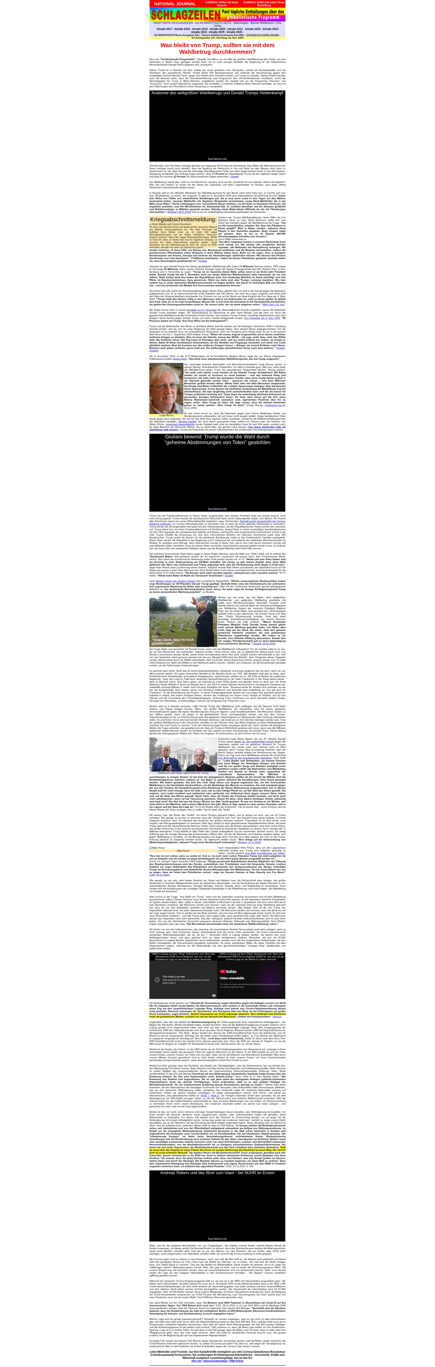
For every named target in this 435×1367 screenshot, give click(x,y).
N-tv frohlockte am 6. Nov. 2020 (262, 318)
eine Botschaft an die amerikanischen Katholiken (245, 758)
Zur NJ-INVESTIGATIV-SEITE (213, 22)
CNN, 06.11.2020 (159, 875)
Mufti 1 (205, 1095)
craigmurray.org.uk (275, 405)
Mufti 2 (215, 1095)
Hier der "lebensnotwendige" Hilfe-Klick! (217, 1361)
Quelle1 (281, 348)
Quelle (234, 176)
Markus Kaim (180, 359)
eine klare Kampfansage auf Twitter (265, 853)
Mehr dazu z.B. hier (273, 304)
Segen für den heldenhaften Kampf (253, 741)
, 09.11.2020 (179, 212)
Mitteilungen (241, 22)
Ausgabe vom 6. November (202, 310)
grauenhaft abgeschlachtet (180, 424)
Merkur (277, 1016)
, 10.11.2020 (249, 842)
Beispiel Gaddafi (187, 421)
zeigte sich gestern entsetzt (176, 581)
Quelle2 (153, 350)
